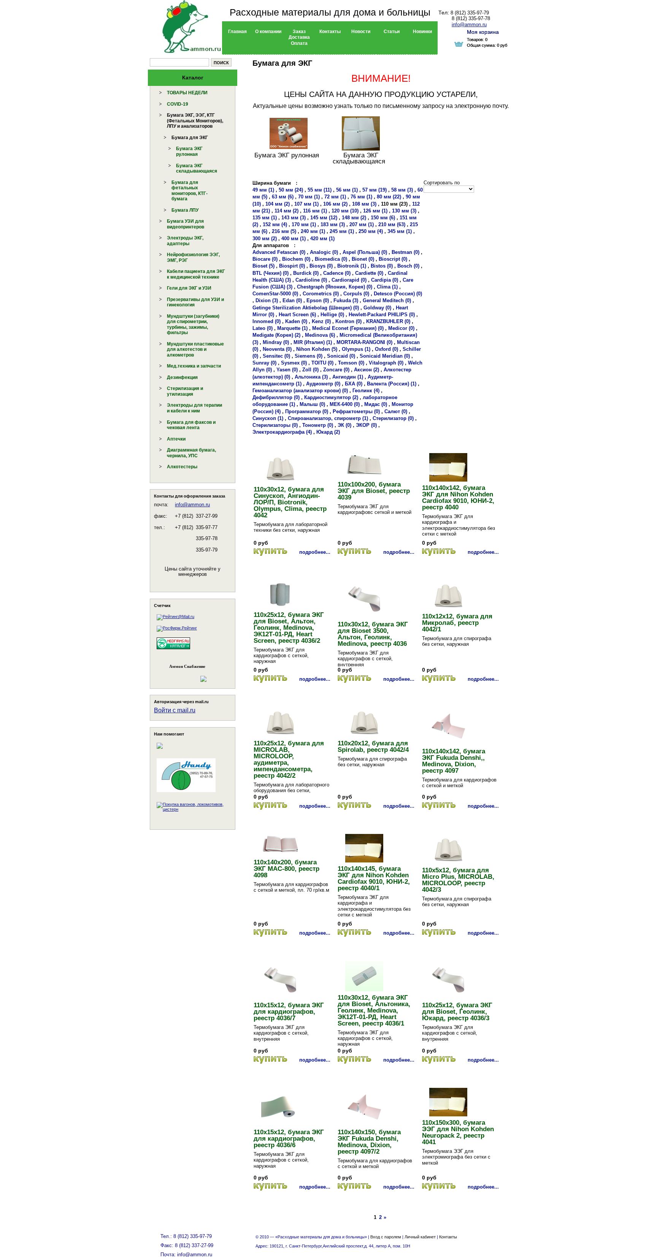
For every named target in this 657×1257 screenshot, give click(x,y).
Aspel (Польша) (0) (365, 252)
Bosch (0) (408, 266)
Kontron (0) (348, 321)
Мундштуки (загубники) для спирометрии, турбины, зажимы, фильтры (193, 325)
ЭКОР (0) (366, 425)
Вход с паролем (385, 1237)
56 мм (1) (347, 190)
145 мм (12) (323, 217)
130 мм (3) (404, 211)
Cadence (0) (337, 273)
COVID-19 (177, 104)
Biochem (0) (296, 259)
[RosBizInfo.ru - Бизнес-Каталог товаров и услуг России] (182, 675)
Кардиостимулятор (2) (331, 397)
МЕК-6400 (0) (345, 404)
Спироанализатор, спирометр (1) (328, 418)
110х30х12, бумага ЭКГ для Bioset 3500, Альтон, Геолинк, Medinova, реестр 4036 (373, 634)
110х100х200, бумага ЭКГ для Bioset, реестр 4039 (374, 491)
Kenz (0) (321, 321)
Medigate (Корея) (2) (276, 335)
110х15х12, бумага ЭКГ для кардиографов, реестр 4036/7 (289, 1012)
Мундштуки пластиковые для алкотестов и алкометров (195, 349)
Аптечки (176, 439)
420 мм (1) (322, 238)
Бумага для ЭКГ (189, 137)
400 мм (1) (293, 238)
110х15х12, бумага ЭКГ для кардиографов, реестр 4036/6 (289, 1139)
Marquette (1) (292, 328)
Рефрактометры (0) (356, 411)
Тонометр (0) (317, 425)
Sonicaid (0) (341, 356)
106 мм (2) (335, 204)
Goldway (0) (377, 308)
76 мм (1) (361, 197)
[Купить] (270, 552)
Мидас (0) (375, 404)
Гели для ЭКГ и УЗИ (189, 288)
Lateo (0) (262, 328)
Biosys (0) (321, 266)
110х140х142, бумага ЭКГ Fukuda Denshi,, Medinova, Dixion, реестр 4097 (453, 761)
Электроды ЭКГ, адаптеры (185, 240)
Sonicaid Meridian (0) (385, 356)
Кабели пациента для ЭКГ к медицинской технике (196, 274)
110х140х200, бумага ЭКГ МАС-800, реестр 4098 (286, 869)
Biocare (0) (265, 259)
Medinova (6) (320, 335)
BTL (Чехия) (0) (270, 273)
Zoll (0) (310, 370)
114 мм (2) (286, 211)
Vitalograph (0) (386, 363)
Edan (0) (292, 300)
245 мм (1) (342, 231)
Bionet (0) (363, 259)
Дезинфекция (182, 377)
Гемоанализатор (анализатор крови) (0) (300, 390)
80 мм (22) (389, 197)
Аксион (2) (366, 370)
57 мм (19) (374, 190)
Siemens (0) (308, 356)
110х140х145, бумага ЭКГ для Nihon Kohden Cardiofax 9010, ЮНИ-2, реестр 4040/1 (374, 878)
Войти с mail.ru (174, 710)
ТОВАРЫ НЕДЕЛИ (187, 92)
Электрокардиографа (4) (282, 432)
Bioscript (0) (393, 259)
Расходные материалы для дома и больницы (330, 12)
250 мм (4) (371, 231)
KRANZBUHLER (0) (388, 321)
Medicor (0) (401, 328)
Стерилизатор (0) (393, 418)
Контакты (448, 1237)
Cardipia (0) (384, 280)
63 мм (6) (283, 197)
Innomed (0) (266, 321)
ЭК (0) (344, 425)
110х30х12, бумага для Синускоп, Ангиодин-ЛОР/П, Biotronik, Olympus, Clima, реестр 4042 (290, 502)
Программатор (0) (306, 411)
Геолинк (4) (365, 390)
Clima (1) (387, 287)
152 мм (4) (275, 224)
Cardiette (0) (369, 273)
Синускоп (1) (267, 418)
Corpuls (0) (356, 293)
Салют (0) (395, 411)
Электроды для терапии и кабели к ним (194, 408)
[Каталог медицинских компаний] (173, 650)
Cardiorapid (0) (349, 280)
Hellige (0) (332, 314)
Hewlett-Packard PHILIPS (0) (382, 314)
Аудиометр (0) (323, 384)
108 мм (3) (364, 204)
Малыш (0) (312, 404)
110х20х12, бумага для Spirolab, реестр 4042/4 (373, 746)
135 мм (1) (264, 217)
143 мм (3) (293, 217)
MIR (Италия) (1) (313, 342)
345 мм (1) (399, 231)
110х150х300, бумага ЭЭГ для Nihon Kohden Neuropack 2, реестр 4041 (458, 1132)
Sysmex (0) (294, 363)
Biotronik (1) (351, 266)
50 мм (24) (291, 190)
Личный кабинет (420, 1237)
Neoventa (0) (277, 349)
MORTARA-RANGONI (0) (364, 342)
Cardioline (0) (311, 280)
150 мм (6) (383, 217)
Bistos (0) (382, 266)
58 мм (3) (402, 190)
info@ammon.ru (192, 504)
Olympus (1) (356, 349)
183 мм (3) (333, 224)
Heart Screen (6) (297, 314)
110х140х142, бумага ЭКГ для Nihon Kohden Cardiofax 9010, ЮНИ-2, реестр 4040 (458, 497)
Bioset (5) (263, 266)
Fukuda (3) (345, 300)
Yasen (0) (287, 370)
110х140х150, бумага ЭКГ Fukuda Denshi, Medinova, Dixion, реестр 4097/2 (369, 1142)
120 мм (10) (345, 211)
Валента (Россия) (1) (391, 384)
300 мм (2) (264, 238)
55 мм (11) (320, 190)
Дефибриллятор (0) (276, 397)
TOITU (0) (322, 363)
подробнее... (314, 552)
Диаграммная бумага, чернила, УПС (191, 452)
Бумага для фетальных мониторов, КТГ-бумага (189, 191)
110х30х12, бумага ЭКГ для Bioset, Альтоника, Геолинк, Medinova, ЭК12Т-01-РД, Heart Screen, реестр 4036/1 (374, 1010)
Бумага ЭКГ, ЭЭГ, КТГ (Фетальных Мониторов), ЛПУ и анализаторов (195, 121)
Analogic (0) (324, 252)
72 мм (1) (335, 197)
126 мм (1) (375, 211)
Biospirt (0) (292, 266)
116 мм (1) (315, 211)
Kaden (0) (296, 321)
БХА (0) (353, 384)
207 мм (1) (361, 224)
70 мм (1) (309, 197)
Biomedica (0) (331, 259)
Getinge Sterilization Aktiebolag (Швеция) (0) (305, 308)
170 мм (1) (304, 224)
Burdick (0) (306, 273)
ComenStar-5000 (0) (275, 293)
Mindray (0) (276, 342)
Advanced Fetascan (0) (278, 252)
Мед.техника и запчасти (194, 366)
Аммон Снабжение (187, 666)
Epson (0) (317, 300)
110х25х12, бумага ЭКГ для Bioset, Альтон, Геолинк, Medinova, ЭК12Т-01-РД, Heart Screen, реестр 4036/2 (289, 627)
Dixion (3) (267, 300)
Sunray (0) (264, 363)
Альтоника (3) (311, 377)
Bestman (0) (405, 252)
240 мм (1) (313, 231)
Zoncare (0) (336, 370)
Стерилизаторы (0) (275, 425)
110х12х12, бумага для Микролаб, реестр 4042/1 (457, 623)
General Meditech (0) (387, 300)
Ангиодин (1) (347, 377)
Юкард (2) (328, 432)
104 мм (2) (277, 204)
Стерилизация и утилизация (185, 391)
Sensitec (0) (276, 356)
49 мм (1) (263, 190)
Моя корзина (483, 32)
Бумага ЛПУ (184, 210)
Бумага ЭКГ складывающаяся (196, 168)
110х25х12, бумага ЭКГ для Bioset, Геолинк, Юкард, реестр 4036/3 (457, 1012)
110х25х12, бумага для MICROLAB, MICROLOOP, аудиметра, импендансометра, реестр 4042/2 (289, 759)
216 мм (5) (284, 231)
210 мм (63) (391, 224)
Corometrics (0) (321, 293)
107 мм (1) (306, 204)
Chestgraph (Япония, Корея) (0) (334, 287)
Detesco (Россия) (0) (398, 293)
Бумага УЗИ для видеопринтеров (185, 224)
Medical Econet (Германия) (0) (348, 328)
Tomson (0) (351, 363)
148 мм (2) (354, 217)
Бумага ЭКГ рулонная (189, 151)
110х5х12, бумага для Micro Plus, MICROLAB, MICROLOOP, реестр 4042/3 (458, 880)
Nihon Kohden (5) (316, 349)
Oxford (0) (386, 349)
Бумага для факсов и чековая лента (191, 425)
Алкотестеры (182, 466)
